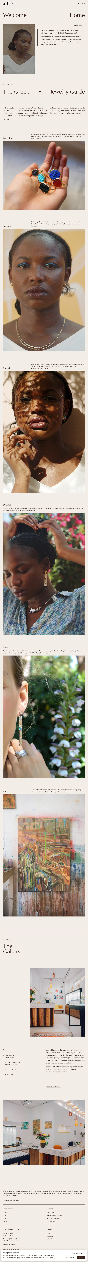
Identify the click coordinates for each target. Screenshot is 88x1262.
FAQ (4, 1215)
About (5, 1212)
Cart (83, 3)
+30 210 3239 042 (11, 1069)
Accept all (80, 1257)
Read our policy (50, 1257)
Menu (77, 3)
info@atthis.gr (9, 1074)
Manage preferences (77, 1253)
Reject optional (70, 1257)
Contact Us (6, 1218)
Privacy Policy (51, 1212)
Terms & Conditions (53, 1218)
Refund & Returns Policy (54, 1215)
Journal (5, 1221)
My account (51, 1221)
